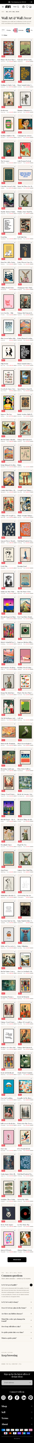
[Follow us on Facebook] (17, 1397)
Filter (5, 35)
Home (3, 11)
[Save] (14, 40)
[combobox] (16, 6)
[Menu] (3, 6)
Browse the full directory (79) (11, 1364)
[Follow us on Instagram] (3, 1397)
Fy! (19, 1438)
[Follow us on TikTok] (10, 1397)
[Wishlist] (27, 6)
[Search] (18, 7)
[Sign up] (30, 1382)
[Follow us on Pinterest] (30, 1397)
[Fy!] (8, 6)
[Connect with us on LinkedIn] (24, 1397)
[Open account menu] (23, 6)
